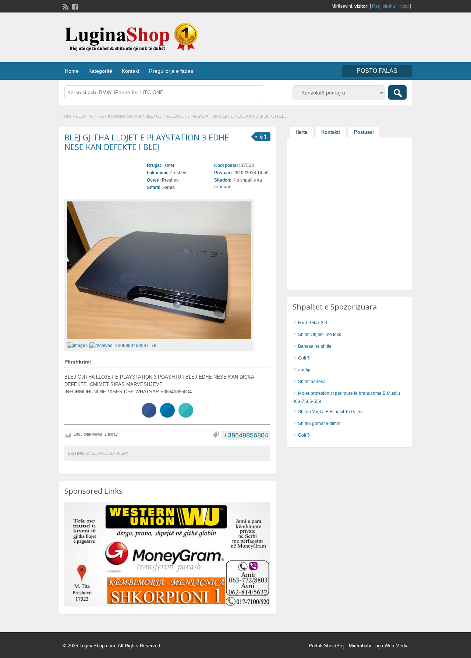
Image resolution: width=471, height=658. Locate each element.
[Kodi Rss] (65, 6)
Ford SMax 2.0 (312, 322)
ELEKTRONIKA (89, 116)
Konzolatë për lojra (124, 116)
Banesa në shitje (315, 346)
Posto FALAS (377, 71)
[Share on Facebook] (149, 415)
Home (72, 71)
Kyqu (404, 6)
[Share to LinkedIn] (167, 415)
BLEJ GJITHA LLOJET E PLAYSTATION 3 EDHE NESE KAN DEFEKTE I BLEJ (146, 142)
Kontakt (130, 71)
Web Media (396, 645)
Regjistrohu (383, 6)
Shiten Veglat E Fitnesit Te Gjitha (330, 411)
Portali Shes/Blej (326, 645)
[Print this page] (185, 415)
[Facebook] (74, 6)
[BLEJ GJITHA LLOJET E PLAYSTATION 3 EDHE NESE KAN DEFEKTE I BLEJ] (159, 270)
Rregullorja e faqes (171, 71)
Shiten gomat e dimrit (319, 423)
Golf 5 (304, 358)
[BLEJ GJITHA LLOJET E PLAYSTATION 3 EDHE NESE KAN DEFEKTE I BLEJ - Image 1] (78, 345)
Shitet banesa (312, 381)
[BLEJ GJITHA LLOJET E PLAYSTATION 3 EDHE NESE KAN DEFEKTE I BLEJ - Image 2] (123, 345)
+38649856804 (246, 435)
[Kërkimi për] (397, 92)
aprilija (305, 369)
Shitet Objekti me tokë (319, 334)
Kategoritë (100, 71)
